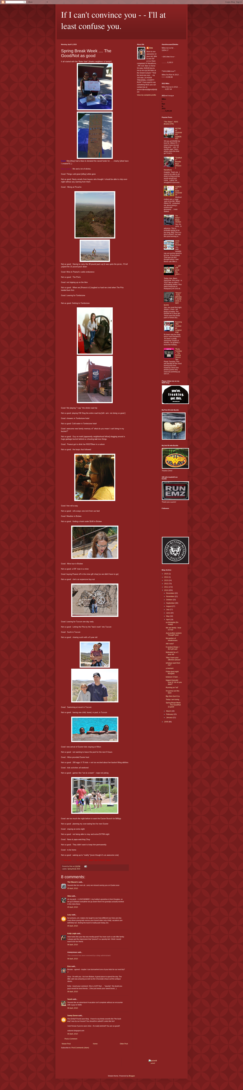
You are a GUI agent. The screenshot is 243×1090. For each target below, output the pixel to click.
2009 (166, 722)
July (168, 610)
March (168, 711)
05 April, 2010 (72, 888)
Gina (69, 896)
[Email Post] (85, 866)
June (168, 613)
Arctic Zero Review (178, 243)
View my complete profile (146, 95)
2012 (166, 584)
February (170, 714)
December (170, 593)
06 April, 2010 (72, 945)
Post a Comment (71, 1039)
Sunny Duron (72, 1016)
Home (95, 1044)
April (168, 620)
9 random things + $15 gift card (173, 648)
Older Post (124, 1044)
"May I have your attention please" (173, 659)
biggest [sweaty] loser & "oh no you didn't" (174, 682)
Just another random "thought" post (174, 634)
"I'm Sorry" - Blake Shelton (178, 219)
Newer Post (66, 1044)
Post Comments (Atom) (80, 1048)
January (169, 718)
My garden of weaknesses (171, 639)
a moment (169, 668)
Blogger (132, 1076)
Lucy (69, 915)
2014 (166, 577)
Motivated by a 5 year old (172, 653)
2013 (166, 580)
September (170, 603)
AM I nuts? (170, 644)
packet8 (153, 1063)
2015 (166, 574)
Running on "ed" (172, 688)
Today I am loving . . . (174, 699)
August (169, 606)
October (169, 600)
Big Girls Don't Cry (173, 696)
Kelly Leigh (71, 934)
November (170, 596)
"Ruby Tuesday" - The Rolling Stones (178, 353)
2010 (166, 590)
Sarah (69, 999)
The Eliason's (72, 882)
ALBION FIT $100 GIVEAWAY (178, 191)
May (168, 616)
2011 (166, 587)
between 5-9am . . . (173, 677)
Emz (69, 966)
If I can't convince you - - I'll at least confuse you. (113, 20)
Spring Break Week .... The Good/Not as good (173, 705)
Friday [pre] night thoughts (172, 673)
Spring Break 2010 (74, 869)
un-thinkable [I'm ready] (172, 623)
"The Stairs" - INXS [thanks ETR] (171, 123)
